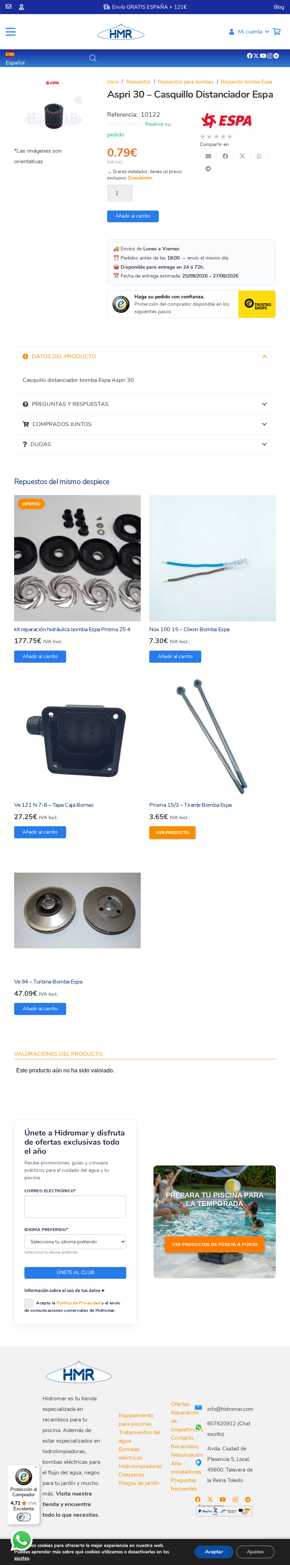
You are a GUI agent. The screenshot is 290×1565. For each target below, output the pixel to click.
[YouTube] (263, 56)
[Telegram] (276, 56)
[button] (10, 32)
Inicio (113, 81)
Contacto (182, 1438)
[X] (256, 56)
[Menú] (35, 1468)
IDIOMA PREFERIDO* (46, 1229)
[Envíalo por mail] (208, 156)
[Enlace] (8, 6)
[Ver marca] (52, 83)
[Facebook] (250, 56)
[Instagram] (269, 56)
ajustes (21, 1558)
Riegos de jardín (139, 1483)
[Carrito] (276, 31)
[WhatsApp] (22, 1540)
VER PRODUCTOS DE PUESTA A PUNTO (214, 1244)
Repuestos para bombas (186, 81)
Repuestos (138, 81)
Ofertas (180, 1404)
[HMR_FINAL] (79, 1371)
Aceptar (214, 1551)
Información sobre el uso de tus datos (62, 1290)
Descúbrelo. (140, 178)
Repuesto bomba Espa (246, 81)
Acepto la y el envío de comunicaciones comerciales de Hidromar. (72, 1306)
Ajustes (255, 1551)
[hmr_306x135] (120, 31)
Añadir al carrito (132, 216)
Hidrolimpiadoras (140, 1466)
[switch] (24, 1517)
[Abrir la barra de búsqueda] (93, 58)
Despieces (132, 1475)
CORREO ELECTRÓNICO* (50, 1191)
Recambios (185, 1446)
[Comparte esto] (225, 156)
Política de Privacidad (78, 1303)
